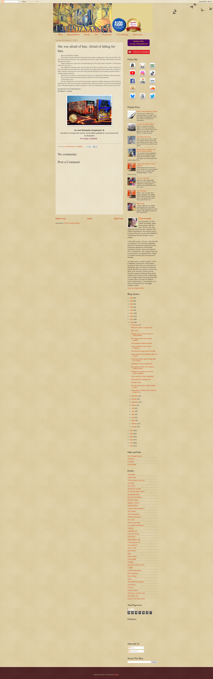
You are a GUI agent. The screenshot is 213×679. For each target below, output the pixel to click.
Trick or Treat (132, 548)
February (135, 423)
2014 (131, 440)
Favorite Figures (133, 590)
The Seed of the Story (144, 137)
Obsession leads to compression (141, 327)
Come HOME (132, 559)
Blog (60, 34)
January (134, 427)
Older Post (118, 219)
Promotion (107, 34)
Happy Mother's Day (134, 539)
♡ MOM (130, 568)
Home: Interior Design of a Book (147, 111)
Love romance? (132, 545)
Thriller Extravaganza (134, 517)
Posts (132, 648)
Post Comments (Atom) (72, 223)
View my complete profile (136, 288)
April (133, 417)
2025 (131, 301)
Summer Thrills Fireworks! (136, 508)
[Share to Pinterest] (96, 146)
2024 (131, 304)
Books (87, 34)
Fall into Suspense (134, 514)
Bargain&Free (73, 34)
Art (96, 34)
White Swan (140, 203)
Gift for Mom (132, 511)
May (133, 414)
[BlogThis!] (90, 146)
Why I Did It (135, 331)
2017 (131, 430)
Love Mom (131, 483)
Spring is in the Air (133, 503)
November (135, 396)
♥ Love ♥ (130, 587)
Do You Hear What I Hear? (136, 491)
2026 (131, 298)
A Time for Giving (133, 534)
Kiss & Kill (131, 520)
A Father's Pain (136, 382)
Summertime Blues (134, 494)
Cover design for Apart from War (141, 343)
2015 (131, 437)
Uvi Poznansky (146, 218)
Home (89, 219)
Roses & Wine (132, 556)
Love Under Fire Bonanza (136, 525)
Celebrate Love (132, 531)
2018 (131, 322)
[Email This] (88, 146)
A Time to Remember (134, 570)
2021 (131, 313)
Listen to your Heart (134, 522)
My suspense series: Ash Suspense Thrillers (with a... (142, 367)
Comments (134, 651)
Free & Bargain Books (135, 456)
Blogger (116, 674)
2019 (131, 319)
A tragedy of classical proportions (142, 364)
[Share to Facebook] (94, 146)
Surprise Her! (132, 477)
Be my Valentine (133, 573)
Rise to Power (132, 576)
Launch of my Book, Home (136, 599)
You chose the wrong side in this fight (143, 351)
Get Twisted (131, 585)
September (135, 402)
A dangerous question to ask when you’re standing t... (142, 372)
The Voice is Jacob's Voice (136, 593)
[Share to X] (92, 146)
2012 (131, 446)
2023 (131, 307)
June (133, 411)
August (134, 405)
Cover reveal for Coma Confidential (142, 376)
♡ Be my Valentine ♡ (143, 178)
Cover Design (122, 34)
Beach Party (132, 551)
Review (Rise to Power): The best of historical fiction (146, 150)
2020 (131, 316)
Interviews (137, 34)
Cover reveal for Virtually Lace (141, 379)
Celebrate (131, 562)
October (134, 399)
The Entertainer (142, 191)
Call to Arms (131, 537)
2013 (131, 443)
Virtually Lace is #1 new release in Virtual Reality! (142, 334)
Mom (129, 553)
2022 (131, 310)
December (135, 325)
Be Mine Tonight (133, 500)
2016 (131, 434)
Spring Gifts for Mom (134, 489)
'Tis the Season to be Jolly (136, 480)
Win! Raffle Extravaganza (136, 582)
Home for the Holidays (135, 497)
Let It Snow (131, 486)
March (134, 420)
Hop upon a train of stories (136, 565)
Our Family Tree (133, 596)
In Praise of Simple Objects (145, 124)
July (133, 408)
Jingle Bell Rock (133, 505)
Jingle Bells (131, 474)
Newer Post (60, 219)
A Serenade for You (134, 542)
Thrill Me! (131, 528)
